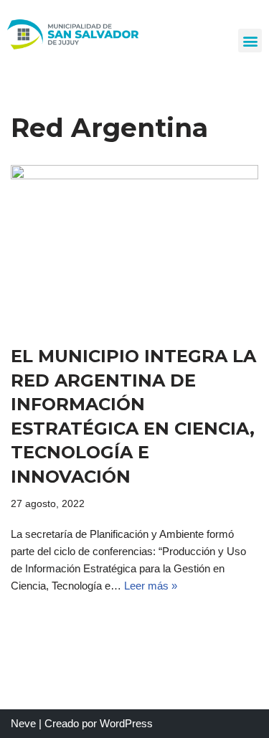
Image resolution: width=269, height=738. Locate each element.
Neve (23, 723)
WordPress (126, 723)
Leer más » (150, 585)
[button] (250, 40)
